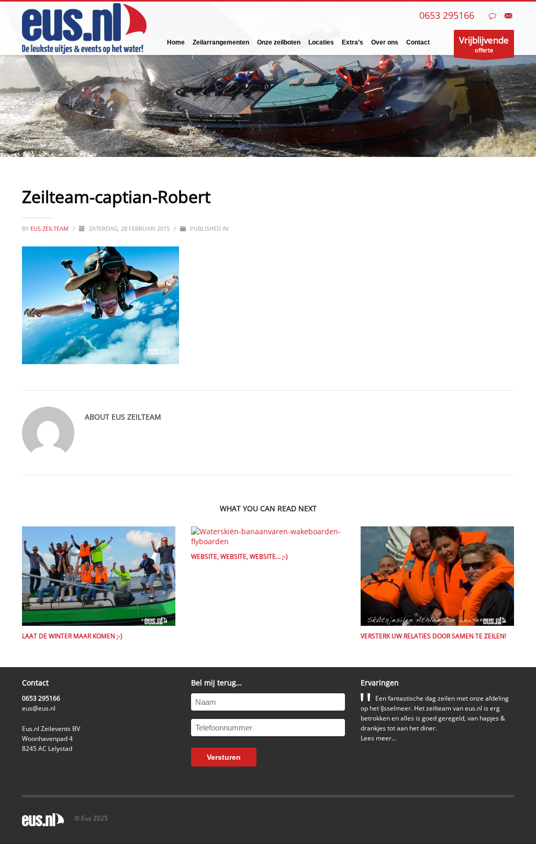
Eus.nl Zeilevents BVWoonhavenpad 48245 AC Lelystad (51, 738)
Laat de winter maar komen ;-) (72, 636)
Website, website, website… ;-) (239, 556)
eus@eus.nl (38, 708)
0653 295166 (446, 15)
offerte (484, 44)
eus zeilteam (50, 228)
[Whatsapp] (492, 16)
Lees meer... (378, 738)
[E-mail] (508, 16)
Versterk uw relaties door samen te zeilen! (433, 636)
